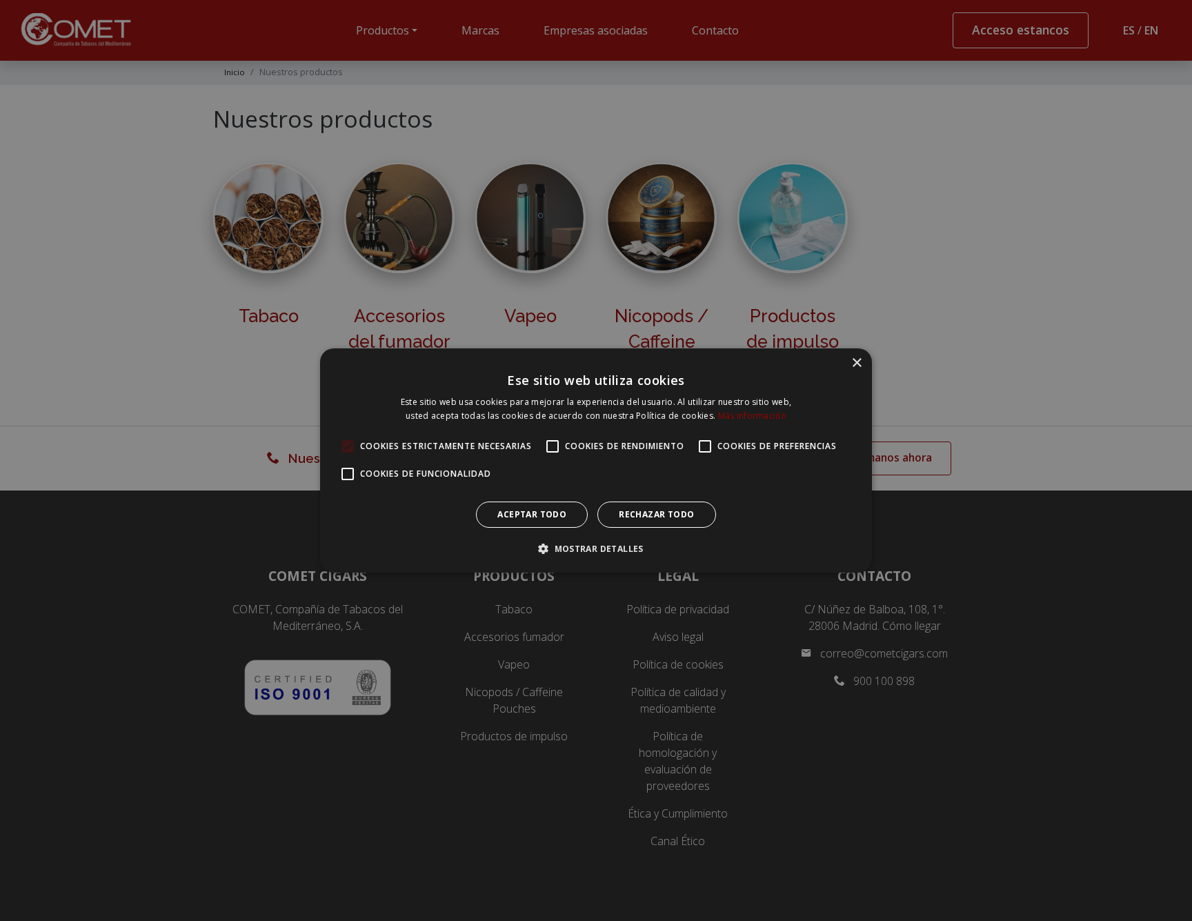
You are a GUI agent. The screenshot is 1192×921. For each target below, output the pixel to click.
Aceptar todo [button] (531, 514)
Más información (752, 416)
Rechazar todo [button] (656, 514)
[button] (596, 548)
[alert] (596, 460)
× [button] (856, 363)
